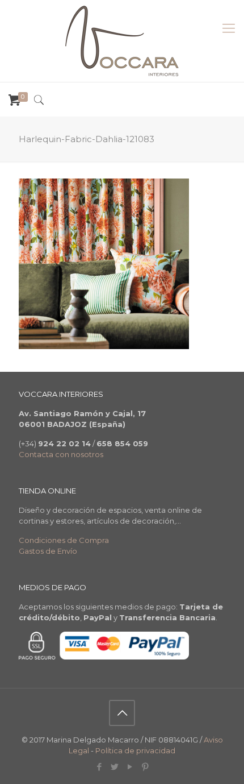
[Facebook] (99, 766)
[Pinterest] (145, 766)
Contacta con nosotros (61, 454)
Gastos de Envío (48, 550)
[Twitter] (114, 766)
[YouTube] (130, 766)
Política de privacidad (135, 750)
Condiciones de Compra (64, 540)
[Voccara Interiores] (122, 41)
